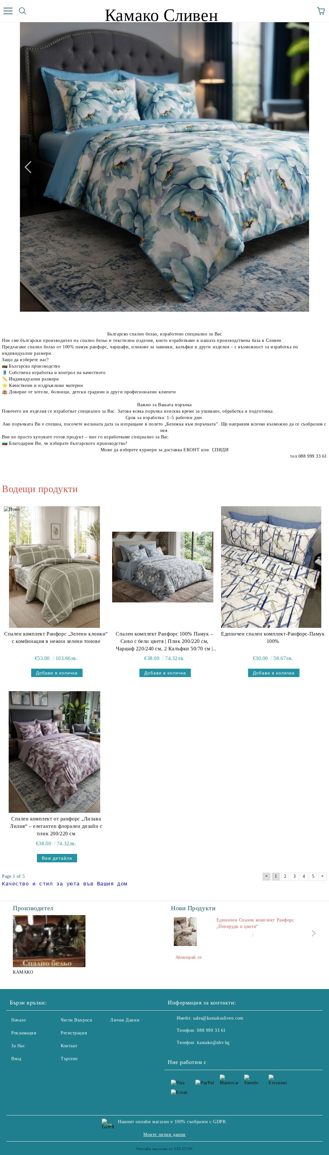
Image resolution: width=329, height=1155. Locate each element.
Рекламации (24, 1033)
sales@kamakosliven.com (218, 1018)
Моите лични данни (164, 1134)
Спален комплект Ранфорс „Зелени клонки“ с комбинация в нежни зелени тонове (56, 637)
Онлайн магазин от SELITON (164, 1149)
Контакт (69, 1045)
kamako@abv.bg (213, 1042)
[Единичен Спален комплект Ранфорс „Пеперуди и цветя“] (185, 931)
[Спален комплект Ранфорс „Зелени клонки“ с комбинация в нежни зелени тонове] (54, 567)
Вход (16, 1058)
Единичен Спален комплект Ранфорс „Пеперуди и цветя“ (255, 923)
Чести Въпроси (76, 1020)
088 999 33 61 (211, 1030)
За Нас (18, 1045)
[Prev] (30, 167)
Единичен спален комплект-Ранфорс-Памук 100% (273, 637)
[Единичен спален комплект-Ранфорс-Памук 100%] (271, 567)
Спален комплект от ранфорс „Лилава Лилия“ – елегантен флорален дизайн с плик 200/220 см (56, 826)
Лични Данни (124, 1020)
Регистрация (74, 1033)
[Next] (298, 167)
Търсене (69, 1058)
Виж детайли (57, 858)
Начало (18, 1020)
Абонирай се (188, 957)
